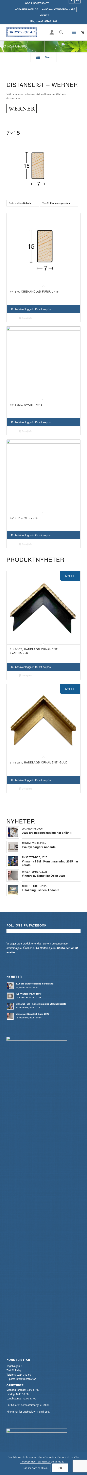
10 (58, 799)
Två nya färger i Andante (39, 847)
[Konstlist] (36, 32)
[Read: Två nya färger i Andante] (10, 996)
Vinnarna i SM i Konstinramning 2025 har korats (50, 863)
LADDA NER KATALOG (26, 9)
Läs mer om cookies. (35, 1468)
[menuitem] (36, 3)
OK (60, 1468)
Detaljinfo (26, 317)
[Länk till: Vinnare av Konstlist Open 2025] (13, 875)
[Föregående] (12, 659)
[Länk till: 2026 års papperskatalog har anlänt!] (13, 832)
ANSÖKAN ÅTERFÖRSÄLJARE (58, 9)
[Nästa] (74, 659)
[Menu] (73, 32)
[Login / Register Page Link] (52, 33)
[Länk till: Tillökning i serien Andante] (13, 890)
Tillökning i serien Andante (40, 890)
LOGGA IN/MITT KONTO (37, 3)
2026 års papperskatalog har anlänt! (47, 833)
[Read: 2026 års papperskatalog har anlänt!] (10, 986)
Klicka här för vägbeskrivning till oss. (28, 1411)
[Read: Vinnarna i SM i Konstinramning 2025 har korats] (10, 1006)
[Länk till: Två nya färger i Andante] (13, 847)
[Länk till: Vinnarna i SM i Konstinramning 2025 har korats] (13, 861)
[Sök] (60, 32)
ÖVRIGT (44, 15)
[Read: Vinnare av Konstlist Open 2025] (10, 1016)
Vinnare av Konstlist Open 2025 (43, 876)
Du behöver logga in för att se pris (31, 309)
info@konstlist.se (26, 1379)
